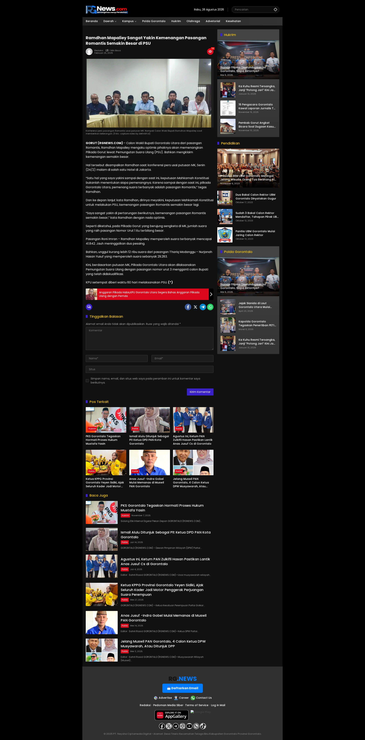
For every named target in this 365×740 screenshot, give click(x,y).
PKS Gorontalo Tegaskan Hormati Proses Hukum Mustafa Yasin (103, 440)
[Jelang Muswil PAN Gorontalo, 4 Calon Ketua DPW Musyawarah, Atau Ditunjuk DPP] (193, 462)
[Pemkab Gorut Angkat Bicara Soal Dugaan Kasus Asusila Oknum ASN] (228, 126)
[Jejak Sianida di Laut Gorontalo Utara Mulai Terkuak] (228, 306)
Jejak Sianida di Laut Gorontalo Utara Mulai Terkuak (254, 305)
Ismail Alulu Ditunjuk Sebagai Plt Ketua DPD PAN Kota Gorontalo (149, 440)
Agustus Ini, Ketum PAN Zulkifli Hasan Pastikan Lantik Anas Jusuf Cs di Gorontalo (193, 440)
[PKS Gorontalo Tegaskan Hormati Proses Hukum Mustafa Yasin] (106, 420)
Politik (135, 428)
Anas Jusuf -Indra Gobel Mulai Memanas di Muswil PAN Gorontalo (146, 482)
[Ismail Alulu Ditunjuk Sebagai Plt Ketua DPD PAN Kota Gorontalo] (149, 420)
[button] (275, 9)
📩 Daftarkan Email (182, 688)
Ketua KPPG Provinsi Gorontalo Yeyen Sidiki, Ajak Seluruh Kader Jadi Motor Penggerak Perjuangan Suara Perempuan (106, 482)
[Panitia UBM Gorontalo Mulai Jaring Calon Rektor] (224, 234)
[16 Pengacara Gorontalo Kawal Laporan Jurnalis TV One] (228, 108)
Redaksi (98, 50)
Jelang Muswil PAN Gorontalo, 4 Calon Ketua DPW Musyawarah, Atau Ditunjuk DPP (191, 482)
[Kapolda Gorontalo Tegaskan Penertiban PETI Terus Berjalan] (228, 325)
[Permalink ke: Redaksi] (90, 51)
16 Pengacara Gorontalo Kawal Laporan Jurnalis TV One (257, 106)
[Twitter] (195, 307)
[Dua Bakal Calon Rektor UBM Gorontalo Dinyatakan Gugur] (224, 198)
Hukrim (92, 428)
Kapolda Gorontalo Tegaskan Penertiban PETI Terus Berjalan (256, 323)
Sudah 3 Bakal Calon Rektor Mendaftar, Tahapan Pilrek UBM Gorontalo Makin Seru (257, 215)
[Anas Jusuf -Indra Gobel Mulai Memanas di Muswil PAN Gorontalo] (149, 462)
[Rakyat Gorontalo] (107, 9)
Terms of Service (196, 705)
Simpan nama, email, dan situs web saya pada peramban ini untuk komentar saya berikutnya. (145, 380)
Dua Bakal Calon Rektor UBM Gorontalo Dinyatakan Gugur (256, 197)
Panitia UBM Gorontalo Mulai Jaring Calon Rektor (255, 233)
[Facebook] (188, 307)
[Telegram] (203, 307)
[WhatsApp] (210, 307)
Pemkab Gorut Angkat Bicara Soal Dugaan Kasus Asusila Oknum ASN (257, 124)
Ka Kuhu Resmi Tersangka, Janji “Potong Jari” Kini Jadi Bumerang (257, 88)
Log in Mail (218, 705)
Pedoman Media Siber (168, 705)
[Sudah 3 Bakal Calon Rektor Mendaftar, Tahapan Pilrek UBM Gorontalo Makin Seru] (224, 216)
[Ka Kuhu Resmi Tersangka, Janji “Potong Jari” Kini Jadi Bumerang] (228, 89)
